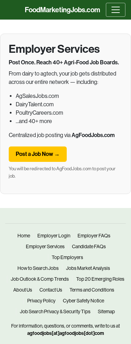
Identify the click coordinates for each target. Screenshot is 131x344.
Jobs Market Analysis (88, 268)
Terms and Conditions (92, 290)
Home (23, 235)
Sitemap (106, 311)
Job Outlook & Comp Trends (40, 279)
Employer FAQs (94, 235)
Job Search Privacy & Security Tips (55, 311)
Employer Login (53, 235)
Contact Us (50, 290)
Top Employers (67, 257)
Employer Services (45, 246)
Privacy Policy (41, 300)
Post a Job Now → (38, 154)
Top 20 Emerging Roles (100, 279)
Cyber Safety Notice (83, 300)
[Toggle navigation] (115, 10)
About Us (22, 290)
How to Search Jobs (38, 268)
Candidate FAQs (89, 246)
